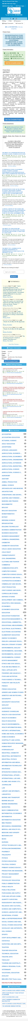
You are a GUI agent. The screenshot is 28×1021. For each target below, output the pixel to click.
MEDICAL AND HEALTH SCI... (11, 829)
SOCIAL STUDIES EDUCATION (12, 925)
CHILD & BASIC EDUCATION (11, 549)
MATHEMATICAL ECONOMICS (12, 813)
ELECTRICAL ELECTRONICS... (12, 629)
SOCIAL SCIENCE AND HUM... (12, 922)
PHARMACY (6, 852)
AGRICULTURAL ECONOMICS (12, 456)
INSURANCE (6, 769)
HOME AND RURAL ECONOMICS (13, 734)
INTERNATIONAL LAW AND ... (12, 778)
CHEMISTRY (6, 543)
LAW (3, 788)
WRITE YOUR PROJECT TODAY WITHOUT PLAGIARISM (13, 993)
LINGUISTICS (6, 794)
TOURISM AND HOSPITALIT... (11, 963)
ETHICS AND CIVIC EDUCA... (11, 664)
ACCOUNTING (6, 434)
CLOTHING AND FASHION (10, 562)
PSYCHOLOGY (6, 877)
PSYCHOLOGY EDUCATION (11, 880)
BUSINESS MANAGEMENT (10, 536)
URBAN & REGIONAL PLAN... (11, 966)
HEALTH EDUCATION (9, 721)
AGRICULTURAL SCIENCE (10, 469)
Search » (14, 276)
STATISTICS (6, 941)
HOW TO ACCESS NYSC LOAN (10, 997)
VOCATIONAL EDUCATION (10, 973)
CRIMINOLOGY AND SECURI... (12, 584)
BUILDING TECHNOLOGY (10, 527)
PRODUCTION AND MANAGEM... (12, 871)
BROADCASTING (7, 523)
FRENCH (5, 686)
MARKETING (6, 807)
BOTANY (5, 517)
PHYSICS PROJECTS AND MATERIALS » (14, 372)
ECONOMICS (6, 606)
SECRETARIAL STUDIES (10, 915)
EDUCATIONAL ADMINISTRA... (12, 622)
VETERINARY (6, 969)
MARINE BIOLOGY (8, 801)
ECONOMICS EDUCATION (10, 609)
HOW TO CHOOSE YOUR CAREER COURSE (13, 990)
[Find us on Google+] (16, 19)
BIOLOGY (5, 507)
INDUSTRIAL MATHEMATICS (11, 756)
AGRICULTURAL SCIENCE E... (12, 472)
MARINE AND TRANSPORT (11, 797)
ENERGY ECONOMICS (9, 638)
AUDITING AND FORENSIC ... (11, 498)
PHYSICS (5, 858)
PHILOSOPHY (6, 855)
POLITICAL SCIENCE (9, 864)
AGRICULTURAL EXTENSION (11, 463)
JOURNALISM (6, 785)
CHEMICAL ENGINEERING (10, 539)
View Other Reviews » (14, 344)
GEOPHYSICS (6, 708)
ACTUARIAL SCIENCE (9, 440)
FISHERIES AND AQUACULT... (12, 673)
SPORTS (5, 934)
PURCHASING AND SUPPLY (11, 893)
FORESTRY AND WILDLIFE (11, 683)
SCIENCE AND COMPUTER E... (12, 909)
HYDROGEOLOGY (8, 750)
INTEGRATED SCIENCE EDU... (12, 772)
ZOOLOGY (5, 976)
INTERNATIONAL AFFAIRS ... (11, 775)
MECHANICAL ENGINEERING (11, 826)
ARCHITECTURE (7, 491)
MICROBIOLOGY (7, 836)
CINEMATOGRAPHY (8, 555)
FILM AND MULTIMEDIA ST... (11, 667)
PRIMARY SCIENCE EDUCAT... (12, 867)
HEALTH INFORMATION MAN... (12, 727)
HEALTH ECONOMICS (9, 718)
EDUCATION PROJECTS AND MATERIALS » (15, 383)
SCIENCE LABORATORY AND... (12, 912)
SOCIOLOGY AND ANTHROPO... (12, 928)
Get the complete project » (14, 63)
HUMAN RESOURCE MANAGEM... (13, 743)
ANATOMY (5, 479)
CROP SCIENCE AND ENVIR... (12, 590)
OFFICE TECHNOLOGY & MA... (12, 845)
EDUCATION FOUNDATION (11, 616)
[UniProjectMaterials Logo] (14, 10)
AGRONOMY (6, 476)
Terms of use (19, 1016)
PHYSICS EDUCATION (9, 861)
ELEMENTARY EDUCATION (11, 635)
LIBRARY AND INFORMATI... (11, 791)
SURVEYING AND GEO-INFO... (12, 944)
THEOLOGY (5, 960)
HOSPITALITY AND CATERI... (11, 740)
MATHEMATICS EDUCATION (11, 820)
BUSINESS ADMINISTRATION (11, 530)
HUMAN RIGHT (7, 746)
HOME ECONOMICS (8, 737)
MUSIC (4, 839)
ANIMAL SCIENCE (8, 485)
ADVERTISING (6, 447)
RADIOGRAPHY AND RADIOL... (12, 903)
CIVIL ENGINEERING (9, 558)
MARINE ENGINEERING (10, 804)
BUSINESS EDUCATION (10, 533)
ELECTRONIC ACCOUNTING (11, 632)
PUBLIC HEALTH (7, 887)
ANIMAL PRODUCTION (9, 482)
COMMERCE (6, 565)
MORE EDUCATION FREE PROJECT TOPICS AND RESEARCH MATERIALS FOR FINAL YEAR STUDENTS (14, 129)
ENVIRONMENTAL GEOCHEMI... (12, 651)
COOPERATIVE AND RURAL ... (12, 577)
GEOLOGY (5, 705)
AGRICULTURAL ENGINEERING (12, 460)
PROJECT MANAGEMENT (10, 874)
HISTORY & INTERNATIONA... (11, 730)
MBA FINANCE (7, 823)
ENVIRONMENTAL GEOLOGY (11, 654)
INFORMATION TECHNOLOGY (12, 766)
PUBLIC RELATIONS (8, 890)
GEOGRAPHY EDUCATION (10, 702)
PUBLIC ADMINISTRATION (10, 883)
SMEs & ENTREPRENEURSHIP (12, 918)
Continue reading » (12, 166)
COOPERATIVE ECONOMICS (11, 581)
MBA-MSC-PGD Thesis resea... (12, 979)
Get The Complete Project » (14, 119)
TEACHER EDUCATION (9, 950)
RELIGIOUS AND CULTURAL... (12, 906)
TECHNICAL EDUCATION (10, 954)
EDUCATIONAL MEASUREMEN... (12, 625)
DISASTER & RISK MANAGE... (12, 603)
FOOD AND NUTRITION (9, 676)
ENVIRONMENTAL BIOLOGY (11, 648)
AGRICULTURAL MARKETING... (12, 466)
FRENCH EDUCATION (9, 689)
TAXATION (5, 947)
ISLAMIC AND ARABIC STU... (11, 781)
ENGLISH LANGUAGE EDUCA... (12, 641)
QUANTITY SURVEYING (10, 899)
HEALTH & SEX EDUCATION (11, 714)
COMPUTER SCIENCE (9, 571)
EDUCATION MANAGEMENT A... (12, 619)
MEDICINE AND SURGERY (10, 832)
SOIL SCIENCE (7, 931)
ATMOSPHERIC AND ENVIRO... (12, 495)
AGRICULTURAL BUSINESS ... (12, 453)
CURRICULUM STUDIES (10, 593)
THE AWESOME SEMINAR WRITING (11, 1006)
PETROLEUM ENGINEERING (11, 848)
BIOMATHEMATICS (8, 514)
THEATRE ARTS (7, 957)
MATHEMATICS (7, 817)
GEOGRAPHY (6, 699)
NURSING (5, 842)
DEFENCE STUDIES (8, 597)
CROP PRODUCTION (9, 587)
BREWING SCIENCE (8, 520)
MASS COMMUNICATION (10, 810)
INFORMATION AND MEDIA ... (11, 762)
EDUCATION (6, 613)
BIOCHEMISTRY (7, 504)
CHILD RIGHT (6, 552)
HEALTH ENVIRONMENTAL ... (11, 724)
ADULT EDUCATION (8, 444)
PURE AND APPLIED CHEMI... (12, 896)
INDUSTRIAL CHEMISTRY (10, 753)
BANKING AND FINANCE (10, 501)
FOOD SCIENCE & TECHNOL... (12, 680)
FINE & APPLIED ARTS (9, 670)
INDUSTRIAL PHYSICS (9, 759)
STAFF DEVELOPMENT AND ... (12, 938)
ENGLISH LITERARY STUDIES (12, 644)
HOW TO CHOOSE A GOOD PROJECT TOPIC (14, 1003)
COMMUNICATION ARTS (10, 568)
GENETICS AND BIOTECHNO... (12, 695)
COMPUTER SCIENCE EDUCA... (12, 574)
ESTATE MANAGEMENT (10, 660)
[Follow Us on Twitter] (13, 19)
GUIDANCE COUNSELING (10, 711)
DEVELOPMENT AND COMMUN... (13, 600)
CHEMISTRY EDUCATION (10, 546)
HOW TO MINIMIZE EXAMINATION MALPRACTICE (11, 1000)
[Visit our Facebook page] (10, 19)
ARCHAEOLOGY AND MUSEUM (12, 488)
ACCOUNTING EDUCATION (11, 437)
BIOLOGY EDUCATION (9, 511)
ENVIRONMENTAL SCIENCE (11, 657)
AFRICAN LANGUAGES (9, 450)
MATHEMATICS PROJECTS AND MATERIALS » (15, 425)
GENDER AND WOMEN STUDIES (13, 692)
